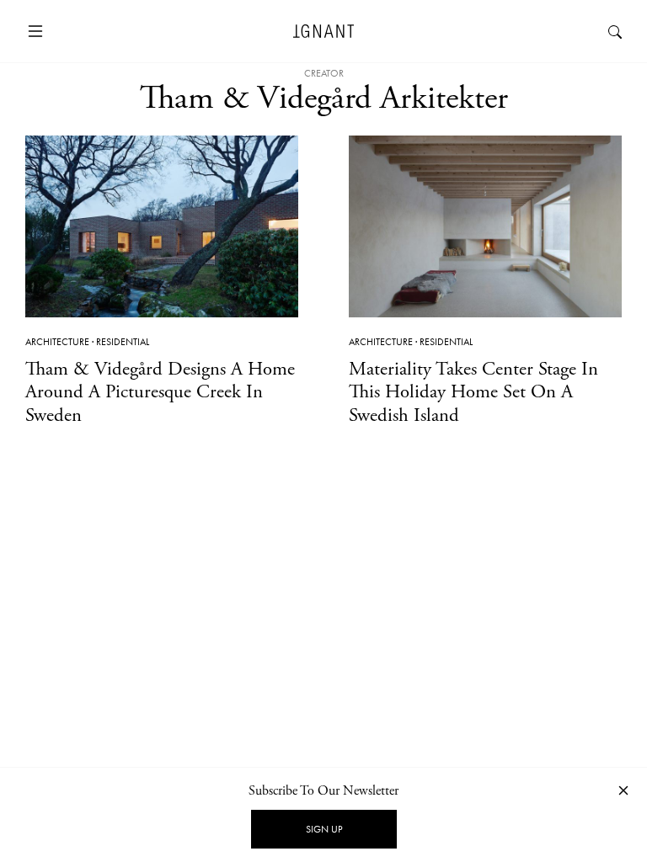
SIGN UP (324, 829)
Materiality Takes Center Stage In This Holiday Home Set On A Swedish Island (473, 392)
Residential (122, 342)
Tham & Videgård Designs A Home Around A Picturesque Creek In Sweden (160, 392)
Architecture (57, 342)
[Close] (623, 790)
